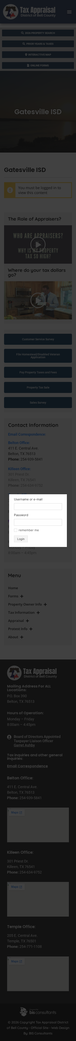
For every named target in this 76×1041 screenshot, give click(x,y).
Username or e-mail (28, 499)
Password (21, 515)
